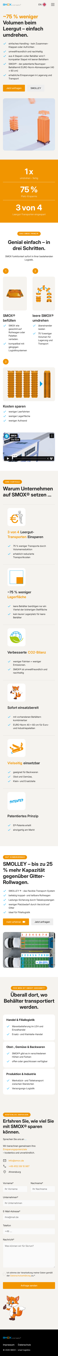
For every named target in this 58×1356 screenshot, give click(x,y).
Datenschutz (24, 1344)
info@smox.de (16, 1160)
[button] (52, 4)
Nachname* (37, 1183)
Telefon (7, 1225)
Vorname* (8, 1183)
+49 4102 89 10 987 (19, 1166)
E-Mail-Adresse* (11, 1211)
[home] (12, 4)
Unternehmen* (10, 1197)
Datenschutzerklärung (20, 1275)
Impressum (8, 1344)
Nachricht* (8, 1239)
